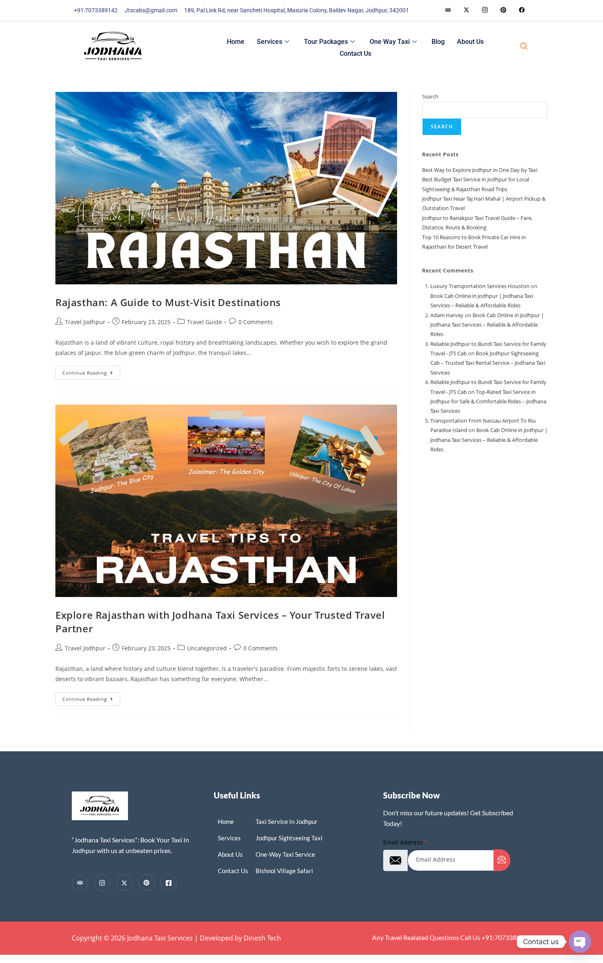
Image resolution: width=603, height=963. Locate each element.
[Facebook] (448, 10)
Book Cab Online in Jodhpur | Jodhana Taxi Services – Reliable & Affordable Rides (487, 324)
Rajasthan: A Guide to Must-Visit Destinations (168, 302)
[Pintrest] (146, 882)
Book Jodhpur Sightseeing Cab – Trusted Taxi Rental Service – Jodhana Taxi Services (487, 363)
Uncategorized (207, 648)
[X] (124, 882)
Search (430, 96)
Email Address (405, 842)
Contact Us (355, 53)
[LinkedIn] (484, 10)
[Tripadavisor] (80, 882)
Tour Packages (326, 42)
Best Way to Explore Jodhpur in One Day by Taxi (479, 170)
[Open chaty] (580, 942)
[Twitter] (466, 10)
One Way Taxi (390, 42)
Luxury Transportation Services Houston (480, 286)
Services (269, 42)
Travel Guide (204, 322)
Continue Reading (91, 371)
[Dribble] (503, 10)
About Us (470, 42)
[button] (524, 46)
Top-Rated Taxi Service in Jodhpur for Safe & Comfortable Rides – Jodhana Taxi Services (488, 401)
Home (235, 42)
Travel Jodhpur (85, 322)
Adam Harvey (447, 315)
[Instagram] (521, 10)
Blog (438, 42)
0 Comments (255, 322)
